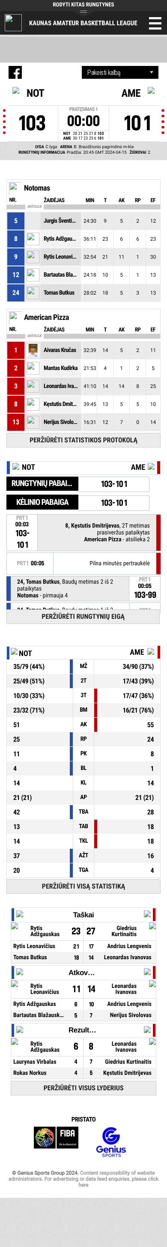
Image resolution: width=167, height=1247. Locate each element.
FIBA (56, 1142)
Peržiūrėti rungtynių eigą (83, 616)
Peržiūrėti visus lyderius (84, 1088)
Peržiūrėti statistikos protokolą (83, 440)
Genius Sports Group (111, 1142)
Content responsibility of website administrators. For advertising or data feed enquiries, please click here (83, 1179)
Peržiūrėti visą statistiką (83, 886)
